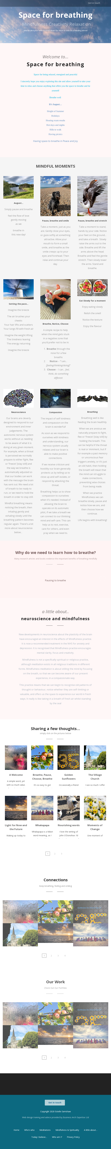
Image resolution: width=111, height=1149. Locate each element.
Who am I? (57, 1137)
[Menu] (98, 11)
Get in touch (94, 2)
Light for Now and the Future (55, 931)
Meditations (45, 1130)
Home (16, 1130)
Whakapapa (42, 825)
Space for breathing (55, 15)
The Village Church (20, 931)
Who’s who (29, 1130)
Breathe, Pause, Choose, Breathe (55, 909)
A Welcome (16, 774)
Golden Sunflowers (91, 908)
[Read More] (16, 757)
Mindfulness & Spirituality (67, 1130)
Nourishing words (69, 825)
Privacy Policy (73, 1137)
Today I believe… (39, 1137)
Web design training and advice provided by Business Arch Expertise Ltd (55, 1117)
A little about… (90, 1130)
